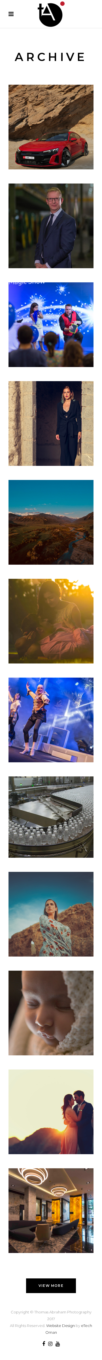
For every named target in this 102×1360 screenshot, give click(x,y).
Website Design (60, 1325)
